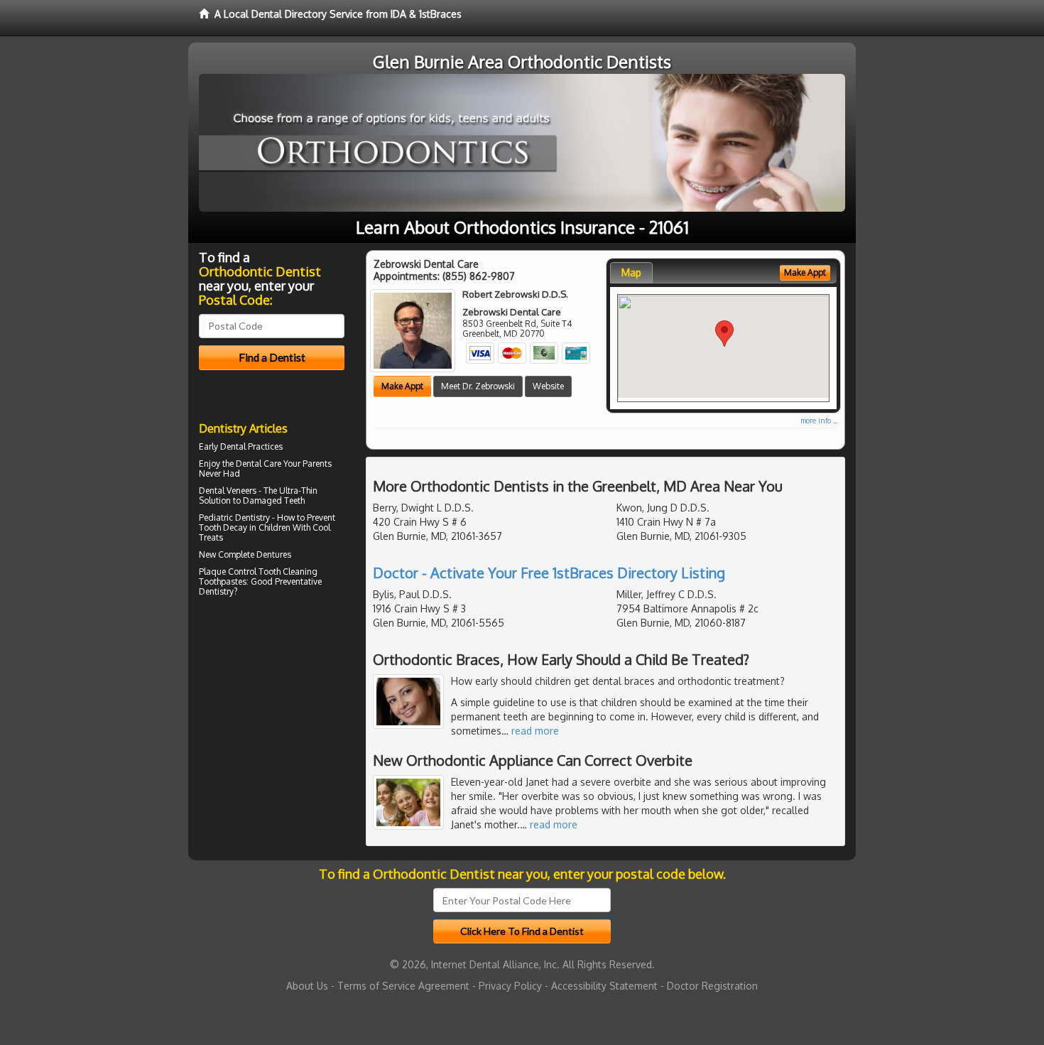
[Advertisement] (271, 724)
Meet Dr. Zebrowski (478, 386)
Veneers (241, 490)
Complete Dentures (254, 554)
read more (535, 731)
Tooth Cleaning (288, 571)
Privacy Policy (510, 986)
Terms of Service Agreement (403, 986)
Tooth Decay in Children (244, 527)
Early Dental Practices (241, 446)
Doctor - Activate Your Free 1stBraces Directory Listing (549, 572)
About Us (307, 986)
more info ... (818, 420)
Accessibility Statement (604, 986)
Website (548, 386)
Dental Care (258, 463)
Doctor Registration (712, 986)
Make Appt (402, 386)
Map (631, 272)
